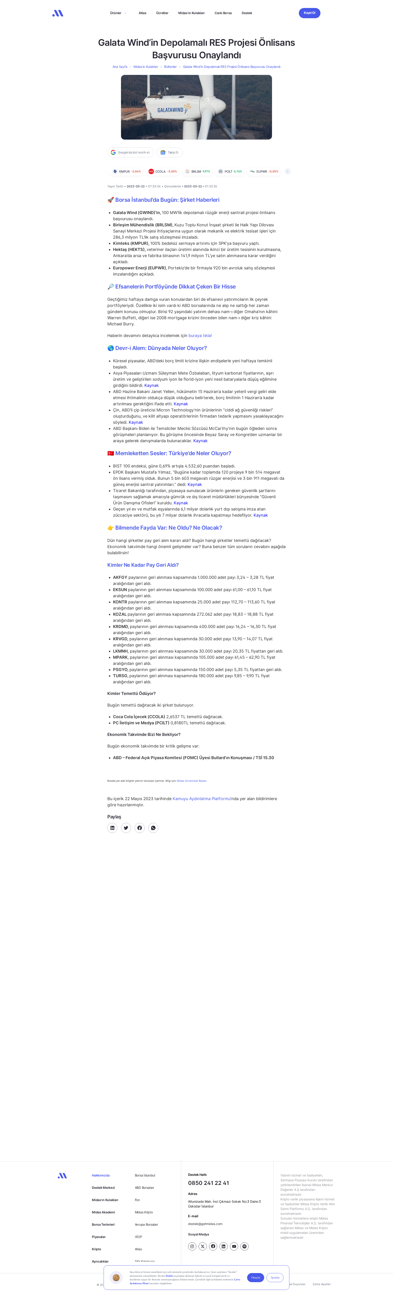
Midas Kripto (144, 1212)
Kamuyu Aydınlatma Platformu (200, 798)
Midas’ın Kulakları (191, 13)
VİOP (138, 1237)
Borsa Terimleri (103, 1224)
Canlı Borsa (223, 13)
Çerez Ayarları (322, 1284)
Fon (137, 1200)
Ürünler (115, 13)
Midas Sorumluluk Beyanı (192, 780)
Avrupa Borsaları (146, 1224)
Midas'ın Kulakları (105, 1200)
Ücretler (162, 13)
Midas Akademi (103, 1212)
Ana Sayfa (120, 67)
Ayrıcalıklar (100, 1261)
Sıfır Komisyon (145, 1261)
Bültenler (170, 67)
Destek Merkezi (103, 1187)
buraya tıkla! (200, 335)
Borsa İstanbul (145, 1175)
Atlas (142, 13)
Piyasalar (99, 1237)
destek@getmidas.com (205, 1224)
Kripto (96, 1249)
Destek (247, 13)
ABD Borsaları (144, 1187)
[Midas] (57, 13)
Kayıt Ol (309, 13)
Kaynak (151, 385)
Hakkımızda (100, 1175)
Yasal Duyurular (295, 1284)
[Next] (288, 171)
